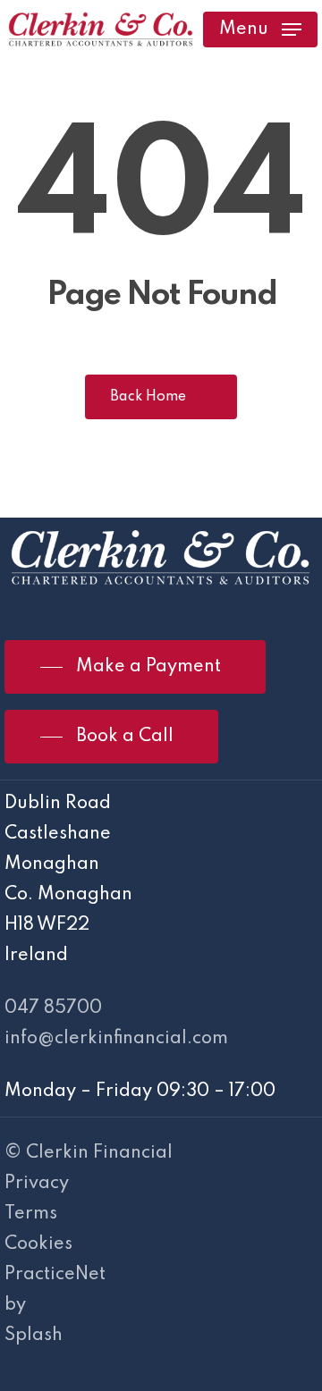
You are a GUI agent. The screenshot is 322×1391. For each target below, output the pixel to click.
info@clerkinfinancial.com (116, 1039)
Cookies (38, 1244)
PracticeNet (55, 1275)
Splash (33, 1336)
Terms (30, 1214)
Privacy (36, 1184)
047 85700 (53, 1008)
